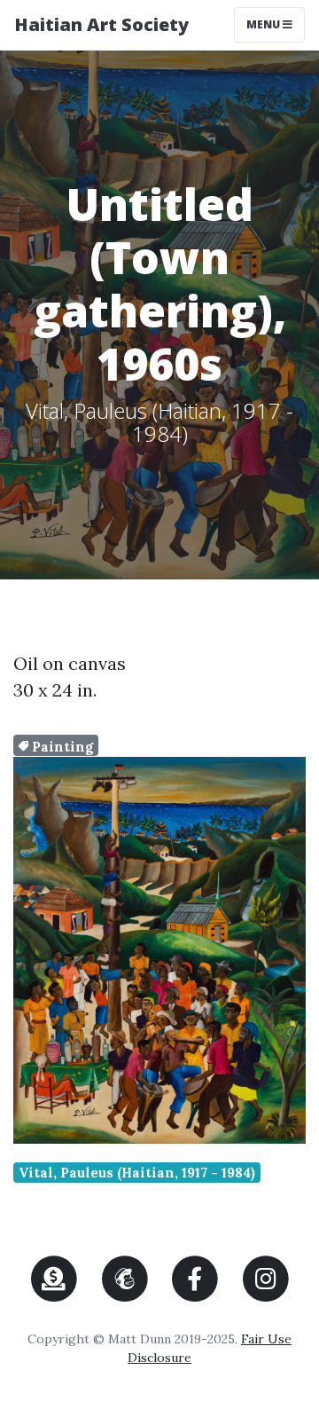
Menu (275, 24)
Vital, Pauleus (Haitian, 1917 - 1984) (137, 1172)
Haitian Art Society (101, 24)
